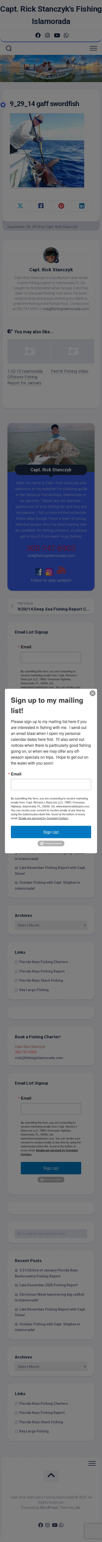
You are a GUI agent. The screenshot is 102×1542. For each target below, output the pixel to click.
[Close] (93, 693)
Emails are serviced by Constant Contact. (44, 818)
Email (16, 774)
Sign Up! (51, 832)
